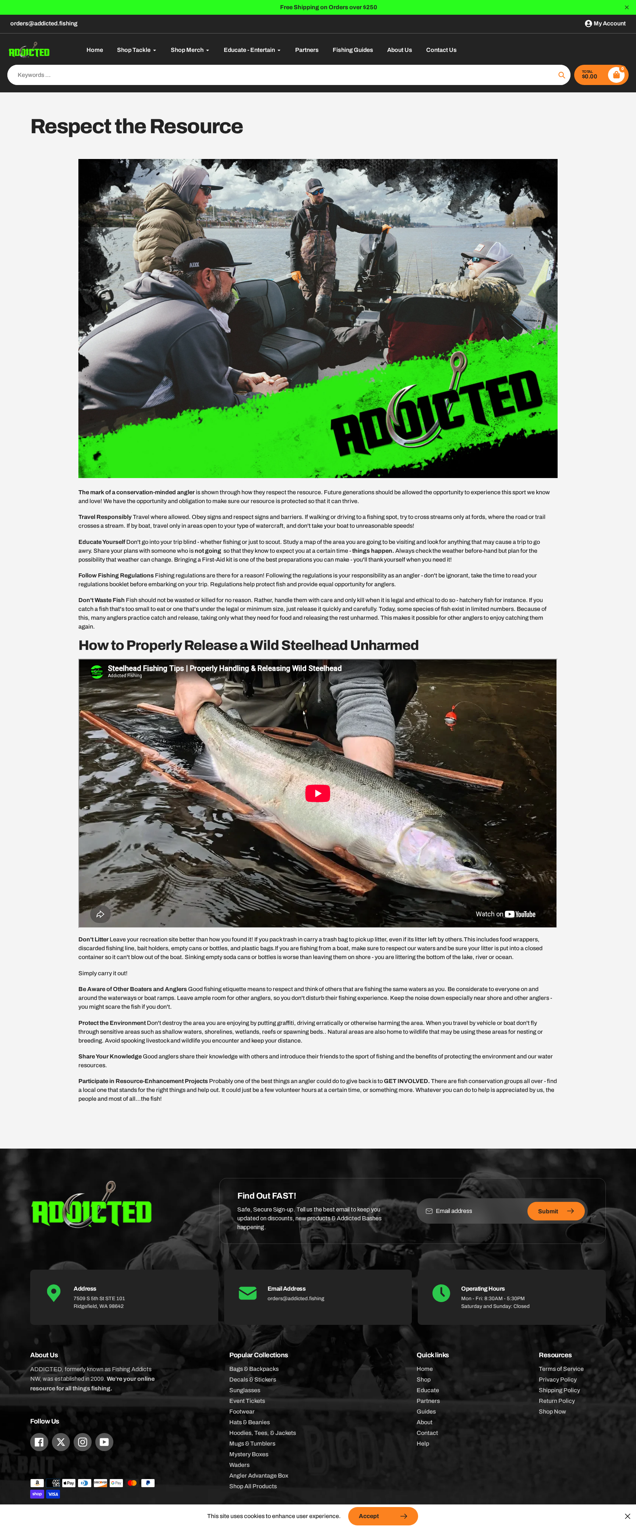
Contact (427, 1433)
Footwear (242, 1411)
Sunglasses (244, 1390)
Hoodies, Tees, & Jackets (262, 1433)
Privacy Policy (558, 1379)
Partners (428, 1401)
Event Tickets (247, 1401)
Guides (426, 1411)
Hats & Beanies (249, 1422)
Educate (428, 1390)
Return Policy (557, 1401)
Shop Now (552, 1411)
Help (423, 1443)
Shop (424, 1379)
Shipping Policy (559, 1390)
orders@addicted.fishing (43, 23)
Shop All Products (253, 1486)
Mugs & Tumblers (252, 1443)
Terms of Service (561, 1369)
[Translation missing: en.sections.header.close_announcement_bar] (626, 7)
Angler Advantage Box (258, 1475)
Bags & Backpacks (254, 1369)
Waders (239, 1465)
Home (425, 1369)
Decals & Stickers (252, 1379)
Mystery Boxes (248, 1454)
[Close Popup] (627, 1516)
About (424, 1422)
